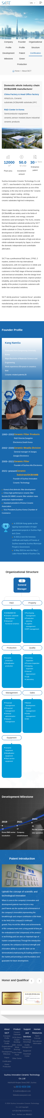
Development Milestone (8, 56)
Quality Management (27, 1046)
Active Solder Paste (17, 1053)
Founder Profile (22, 45)
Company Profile (8, 45)
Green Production (22, 61)
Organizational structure (7, 1047)
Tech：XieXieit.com (18, 1114)
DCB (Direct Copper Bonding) (16, 1040)
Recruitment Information (37, 1042)
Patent (22, 53)
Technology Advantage (27, 1041)
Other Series (17, 1058)
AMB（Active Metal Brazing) (17, 1047)
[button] (39, 981)
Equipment (27, 1051)
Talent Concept (37, 1037)
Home (17, 71)
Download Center (27, 1055)
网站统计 (29, 1114)
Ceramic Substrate (17, 1033)
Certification (35, 53)
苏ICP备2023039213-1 (23, 1111)
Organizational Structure (35, 45)
